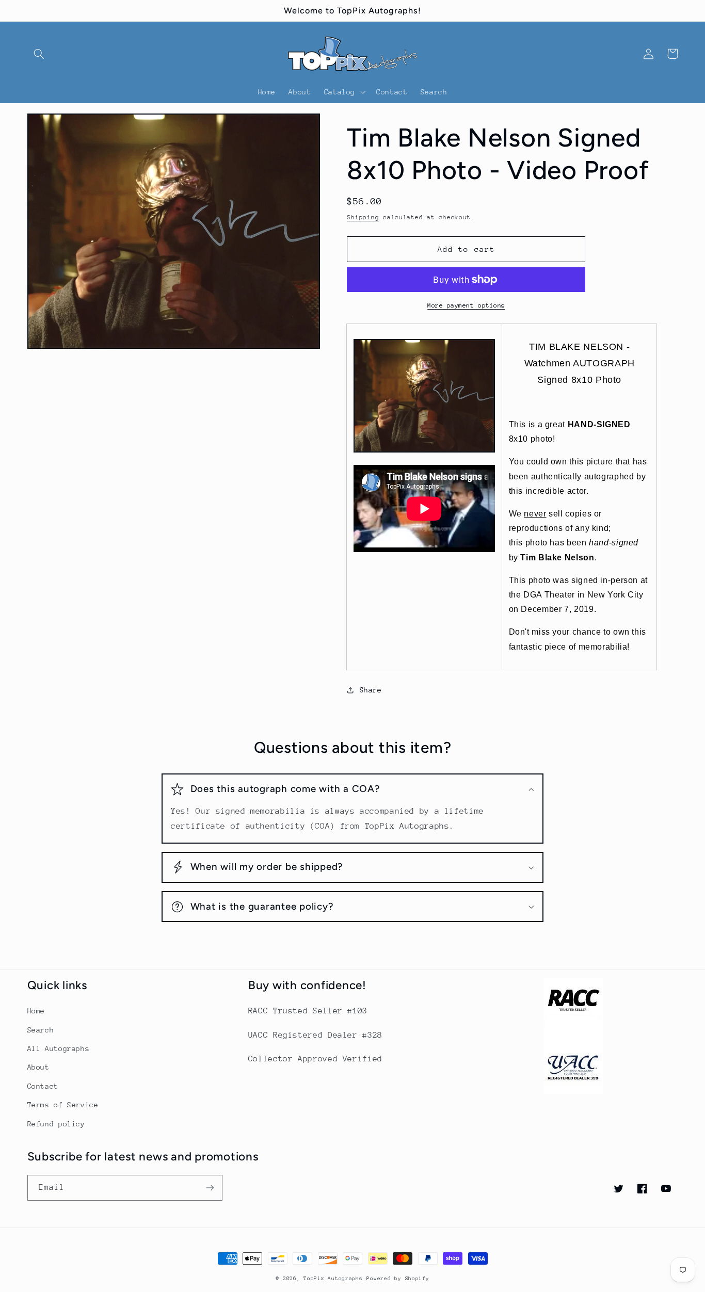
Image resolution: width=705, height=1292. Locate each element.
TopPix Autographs (333, 1278)
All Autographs (58, 1048)
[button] (39, 54)
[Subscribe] (209, 1187)
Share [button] (370, 690)
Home (36, 1011)
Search (40, 1030)
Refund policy (56, 1124)
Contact (42, 1086)
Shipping (363, 217)
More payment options (466, 305)
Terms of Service (63, 1105)
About (38, 1067)
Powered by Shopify (397, 1278)
